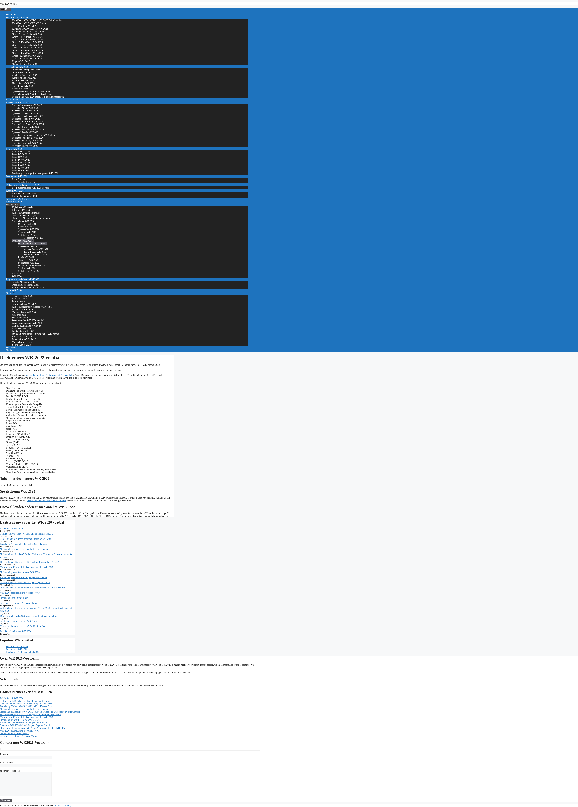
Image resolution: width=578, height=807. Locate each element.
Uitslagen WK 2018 (27, 224)
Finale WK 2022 (26, 257)
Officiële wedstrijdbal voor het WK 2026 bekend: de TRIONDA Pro (32, 587)
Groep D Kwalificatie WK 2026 (27, 42)
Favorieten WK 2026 (22, 328)
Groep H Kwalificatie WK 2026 (27, 53)
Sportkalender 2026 (21, 344)
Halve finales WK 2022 (35, 254)
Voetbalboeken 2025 (22, 342)
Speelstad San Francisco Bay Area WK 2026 (33, 135)
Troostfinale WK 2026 (22, 86)
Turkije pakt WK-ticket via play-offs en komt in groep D (27, 533)
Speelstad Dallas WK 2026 (25, 113)
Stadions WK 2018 (27, 232)
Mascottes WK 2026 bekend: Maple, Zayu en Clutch (25, 582)
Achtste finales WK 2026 (24, 78)
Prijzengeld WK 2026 (22, 210)
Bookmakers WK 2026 (23, 331)
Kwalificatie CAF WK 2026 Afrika (29, 23)
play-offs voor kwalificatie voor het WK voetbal (49, 375)
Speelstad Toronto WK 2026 (25, 127)
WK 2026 (11, 14)
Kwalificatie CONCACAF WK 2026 (30, 28)
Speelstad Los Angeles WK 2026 (28, 124)
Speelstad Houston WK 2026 (26, 118)
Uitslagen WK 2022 (21, 240)
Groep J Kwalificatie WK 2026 (27, 58)
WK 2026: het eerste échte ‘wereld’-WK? (20, 592)
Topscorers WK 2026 (22, 296)
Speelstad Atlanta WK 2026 (25, 108)
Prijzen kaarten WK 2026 (24, 193)
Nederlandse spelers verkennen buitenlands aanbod (24, 549)
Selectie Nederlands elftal (24, 282)
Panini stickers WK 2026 (24, 339)
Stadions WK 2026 (15, 99)
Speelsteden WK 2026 (16, 102)
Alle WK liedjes (19, 298)
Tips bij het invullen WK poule (26, 325)
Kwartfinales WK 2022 (35, 252)
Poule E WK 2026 (21, 162)
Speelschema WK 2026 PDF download (31, 91)
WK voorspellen (20, 317)
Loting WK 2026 (14, 201)
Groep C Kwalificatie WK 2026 (27, 39)
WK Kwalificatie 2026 (17, 17)
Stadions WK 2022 (27, 268)
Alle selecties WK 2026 (17, 199)
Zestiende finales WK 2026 (25, 75)
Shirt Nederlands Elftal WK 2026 (28, 287)
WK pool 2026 (19, 315)
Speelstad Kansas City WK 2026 (27, 121)
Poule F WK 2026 (21, 165)
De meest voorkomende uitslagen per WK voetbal (35, 334)
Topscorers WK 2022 (28, 260)
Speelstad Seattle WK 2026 (25, 132)
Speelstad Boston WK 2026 (25, 110)
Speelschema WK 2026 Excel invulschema (32, 94)
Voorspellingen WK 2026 (24, 312)
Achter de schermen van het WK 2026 (18, 621)
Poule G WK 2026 (21, 168)
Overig (9, 293)
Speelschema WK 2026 (17, 67)
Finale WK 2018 (26, 226)
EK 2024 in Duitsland (22, 336)
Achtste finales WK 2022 (36, 249)
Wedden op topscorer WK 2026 (27, 323)
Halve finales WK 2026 (23, 83)
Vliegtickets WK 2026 (22, 309)
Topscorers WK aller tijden (25, 215)
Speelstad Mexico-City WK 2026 (28, 129)
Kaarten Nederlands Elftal (24, 196)
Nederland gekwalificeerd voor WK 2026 (20, 572)
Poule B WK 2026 (21, 154)
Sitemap (58, 805)
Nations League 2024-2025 (25, 64)
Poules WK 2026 (14, 149)
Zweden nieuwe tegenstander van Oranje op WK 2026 (26, 539)
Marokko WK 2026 (27, 26)
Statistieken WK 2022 (28, 271)
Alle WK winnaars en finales (26, 212)
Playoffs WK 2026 (21, 61)
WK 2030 (17, 276)
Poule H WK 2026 (21, 170)
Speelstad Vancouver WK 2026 (27, 105)
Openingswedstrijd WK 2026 (26, 69)
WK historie (12, 204)
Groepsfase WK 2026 (22, 72)
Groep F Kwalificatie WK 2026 (27, 47)
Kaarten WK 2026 (15, 190)
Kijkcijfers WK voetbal (23, 207)
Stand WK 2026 (14, 290)
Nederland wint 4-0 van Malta (14, 598)
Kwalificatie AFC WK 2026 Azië (28, 31)
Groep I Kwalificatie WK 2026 (27, 56)
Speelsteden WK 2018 (28, 229)
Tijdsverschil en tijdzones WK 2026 (23, 185)
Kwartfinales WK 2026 (23, 80)
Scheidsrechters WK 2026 (24, 304)
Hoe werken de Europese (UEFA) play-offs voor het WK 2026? (30, 562)
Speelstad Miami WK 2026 (25, 146)
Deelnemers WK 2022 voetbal (32, 243)
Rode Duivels (18, 179)
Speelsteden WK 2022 (28, 262)
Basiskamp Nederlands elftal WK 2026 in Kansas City (26, 544)
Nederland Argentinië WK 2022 (33, 265)
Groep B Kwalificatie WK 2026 (27, 37)
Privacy (67, 805)
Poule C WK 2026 (21, 157)
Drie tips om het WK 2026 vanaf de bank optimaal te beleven (29, 616)
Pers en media (18, 301)
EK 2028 (16, 273)
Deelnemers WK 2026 (16, 176)
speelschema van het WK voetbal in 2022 (46, 500)
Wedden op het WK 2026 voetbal (28, 320)
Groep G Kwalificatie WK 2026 (27, 50)
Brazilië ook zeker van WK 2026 (15, 631)
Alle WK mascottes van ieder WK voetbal (32, 306)
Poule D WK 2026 (21, 159)
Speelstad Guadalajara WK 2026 (27, 116)
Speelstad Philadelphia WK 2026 (28, 137)
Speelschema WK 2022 (29, 246)
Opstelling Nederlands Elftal (25, 284)
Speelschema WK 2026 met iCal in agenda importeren (38, 96)
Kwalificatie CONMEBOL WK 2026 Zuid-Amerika (37, 20)
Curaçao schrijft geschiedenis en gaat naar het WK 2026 (26, 567)
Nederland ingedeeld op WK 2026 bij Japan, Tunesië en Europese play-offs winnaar (40, 711)
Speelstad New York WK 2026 (27, 143)
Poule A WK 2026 (21, 151)
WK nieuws (11, 347)
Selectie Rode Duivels (28, 182)
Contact (9, 350)
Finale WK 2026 (20, 88)
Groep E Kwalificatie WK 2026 (27, 45)
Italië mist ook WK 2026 (11, 528)
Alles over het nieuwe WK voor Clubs (18, 603)
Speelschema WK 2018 (23, 221)
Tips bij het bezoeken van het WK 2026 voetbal (22, 626)
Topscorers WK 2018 (34, 237)
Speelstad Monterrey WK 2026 (27, 140)
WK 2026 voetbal (8, 3)
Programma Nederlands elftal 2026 (22, 279)
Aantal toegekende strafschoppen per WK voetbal (23, 577)
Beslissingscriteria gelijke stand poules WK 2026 (35, 173)
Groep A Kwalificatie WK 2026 (27, 34)
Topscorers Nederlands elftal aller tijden (31, 218)
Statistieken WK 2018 (28, 235)
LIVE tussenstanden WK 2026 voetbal (30, 187)
